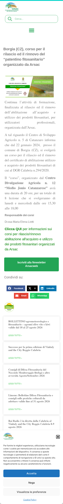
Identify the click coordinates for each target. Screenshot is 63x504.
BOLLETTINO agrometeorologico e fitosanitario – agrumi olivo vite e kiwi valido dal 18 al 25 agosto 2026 (29, 324)
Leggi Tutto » (15, 335)
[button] (58, 437)
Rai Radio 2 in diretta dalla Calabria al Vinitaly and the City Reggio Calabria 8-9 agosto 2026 (31, 424)
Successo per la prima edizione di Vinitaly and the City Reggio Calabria (31, 348)
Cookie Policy (29, 499)
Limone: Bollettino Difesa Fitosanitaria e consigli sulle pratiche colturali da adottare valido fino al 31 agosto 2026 (30, 398)
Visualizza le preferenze (31, 492)
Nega (31, 482)
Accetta (31, 473)
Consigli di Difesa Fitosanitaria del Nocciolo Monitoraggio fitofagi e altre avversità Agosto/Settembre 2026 (29, 372)
